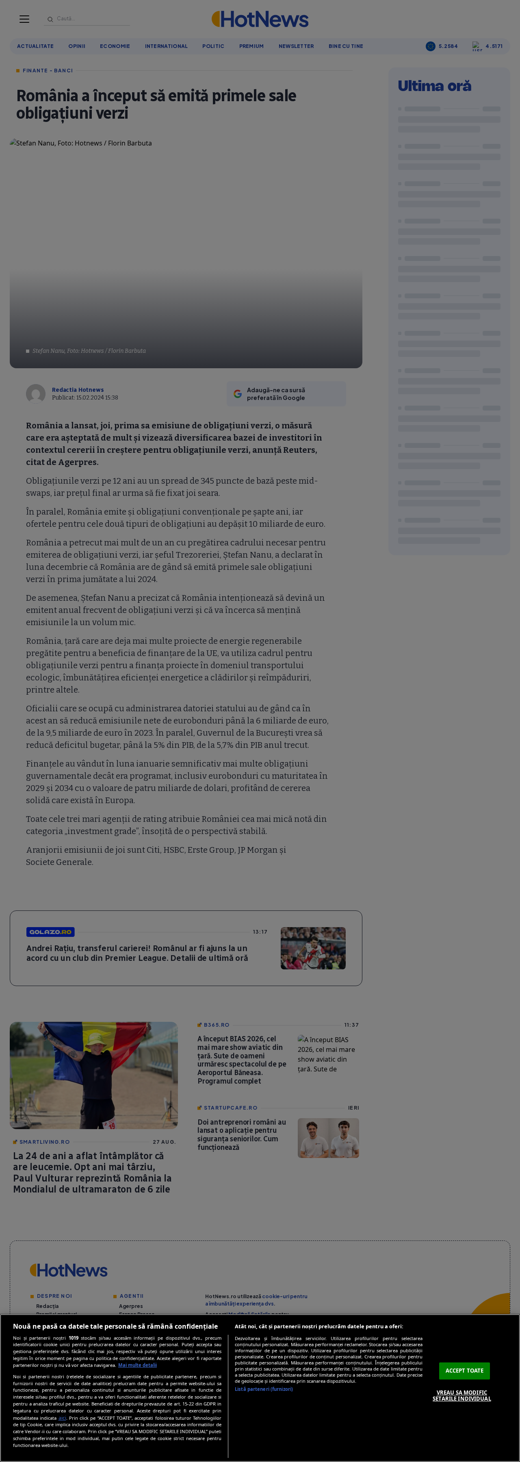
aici (62, 1417)
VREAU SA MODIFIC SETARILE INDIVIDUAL (462, 1396)
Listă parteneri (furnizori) (264, 1389)
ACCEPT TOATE (465, 1370)
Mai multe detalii (137, 1365)
